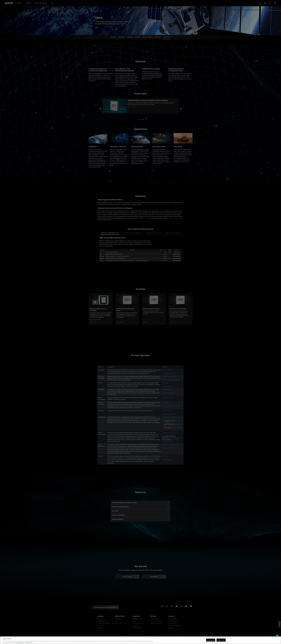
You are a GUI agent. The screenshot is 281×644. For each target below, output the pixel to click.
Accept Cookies (221, 640)
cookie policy (29, 642)
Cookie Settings (210, 640)
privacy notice (20, 642)
